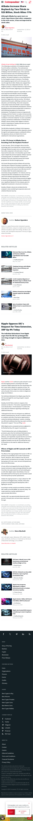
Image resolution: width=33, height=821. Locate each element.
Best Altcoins (6, 696)
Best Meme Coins (7, 705)
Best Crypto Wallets (8, 708)
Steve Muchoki (9, 345)
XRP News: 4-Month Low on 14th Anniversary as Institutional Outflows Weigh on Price (21, 561)
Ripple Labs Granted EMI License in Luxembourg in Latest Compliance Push (22, 611)
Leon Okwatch (18, 285)
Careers (4, 750)
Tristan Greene (18, 592)
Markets (4, 649)
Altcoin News (16, 522)
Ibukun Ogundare (9, 28)
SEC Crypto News (6, 522)
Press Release (6, 658)
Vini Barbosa (17, 603)
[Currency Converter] (30, 2)
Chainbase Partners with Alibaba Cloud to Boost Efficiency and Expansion (22, 268)
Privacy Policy (6, 762)
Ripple (3, 381)
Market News (5, 213)
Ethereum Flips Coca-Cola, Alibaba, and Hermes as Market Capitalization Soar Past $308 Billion (22, 254)
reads (23, 423)
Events (4, 677)
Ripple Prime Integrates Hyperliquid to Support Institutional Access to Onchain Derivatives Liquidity (21, 587)
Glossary (4, 683)
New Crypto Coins (7, 702)
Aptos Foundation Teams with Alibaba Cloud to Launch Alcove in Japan (22, 305)
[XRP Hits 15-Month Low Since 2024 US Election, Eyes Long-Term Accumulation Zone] (6, 575)
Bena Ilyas (16, 297)
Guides (4, 680)
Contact (4, 747)
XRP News (21, 524)
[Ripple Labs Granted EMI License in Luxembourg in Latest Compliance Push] (6, 613)
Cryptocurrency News (8, 524)
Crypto (4, 652)
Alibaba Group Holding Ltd (8, 64)
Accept (11, 812)
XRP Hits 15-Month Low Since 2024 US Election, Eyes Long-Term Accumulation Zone (22, 573)
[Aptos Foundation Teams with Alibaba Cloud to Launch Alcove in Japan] (6, 307)
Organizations (6, 671)
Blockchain (5, 655)
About (4, 744)
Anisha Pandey (18, 310)
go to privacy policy (22, 812)
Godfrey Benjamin (18, 259)
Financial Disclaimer (8, 759)
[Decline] (29, 803)
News (11, 213)
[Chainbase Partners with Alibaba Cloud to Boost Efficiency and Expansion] (6, 269)
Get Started (30, 818)
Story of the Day (7, 646)
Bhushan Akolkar (18, 578)
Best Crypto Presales (8, 699)
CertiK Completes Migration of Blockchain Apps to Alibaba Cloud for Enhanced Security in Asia (22, 280)
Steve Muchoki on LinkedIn (8, 543)
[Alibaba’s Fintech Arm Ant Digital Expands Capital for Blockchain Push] (6, 294)
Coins (3, 668)
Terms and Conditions (8, 756)
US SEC (11, 381)
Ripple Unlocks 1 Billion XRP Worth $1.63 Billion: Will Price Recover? (22, 600)
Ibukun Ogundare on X (7, 236)
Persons (4, 674)
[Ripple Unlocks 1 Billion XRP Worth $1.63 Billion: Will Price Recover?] (6, 602)
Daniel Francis (17, 565)
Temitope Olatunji (18, 272)
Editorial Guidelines (8, 753)
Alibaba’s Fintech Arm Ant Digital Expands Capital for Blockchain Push (22, 293)
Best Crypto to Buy (7, 693)
